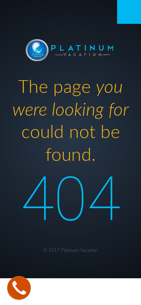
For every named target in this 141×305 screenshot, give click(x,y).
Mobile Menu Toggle (129, 12)
